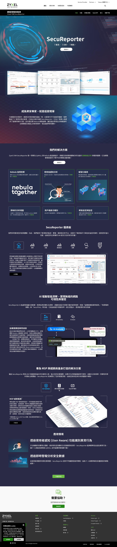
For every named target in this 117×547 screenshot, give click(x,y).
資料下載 (37, 523)
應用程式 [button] (59, 248)
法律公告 (85, 544)
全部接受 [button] (8, 539)
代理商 (64, 521)
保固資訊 (37, 526)
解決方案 (52, 6)
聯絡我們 (58, 506)
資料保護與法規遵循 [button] (59, 389)
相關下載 (107, 13)
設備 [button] (73, 248)
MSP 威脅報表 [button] (46, 389)
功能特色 (58, 476)
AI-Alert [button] (46, 319)
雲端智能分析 (87, 155)
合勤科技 (93, 538)
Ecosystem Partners (95, 523)
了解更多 (14, 176)
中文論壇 (37, 521)
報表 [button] (100, 248)
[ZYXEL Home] (12, 5)
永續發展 (93, 532)
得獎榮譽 (65, 530)
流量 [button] (46, 248)
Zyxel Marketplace (67, 518)
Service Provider (82, 2)
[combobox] (23, 525)
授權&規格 (87, 13)
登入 (101, 13)
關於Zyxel (93, 530)
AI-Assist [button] (72, 319)
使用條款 (92, 544)
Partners (91, 2)
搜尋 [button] (86, 248)
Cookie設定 (107, 544)
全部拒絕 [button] (19, 539)
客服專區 (37, 518)
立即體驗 (15, 274)
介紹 (76, 13)
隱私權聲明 (99, 544)
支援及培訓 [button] (61, 6)
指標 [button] (32, 248)
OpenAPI (95, 13)
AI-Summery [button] (59, 319)
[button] (13, 543)
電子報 (64, 532)
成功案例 (93, 535)
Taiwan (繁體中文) (103, 2)
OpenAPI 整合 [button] (72, 388)
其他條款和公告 (38, 531)
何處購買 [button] (69, 6)
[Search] (105, 5)
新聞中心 (65, 525)
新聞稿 (64, 527)
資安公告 (37, 528)
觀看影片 (66, 49)
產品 (45, 6)
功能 (81, 13)
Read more (19, 536)
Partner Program (94, 521)
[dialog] (13, 534)
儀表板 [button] (19, 248)
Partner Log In (94, 518)
